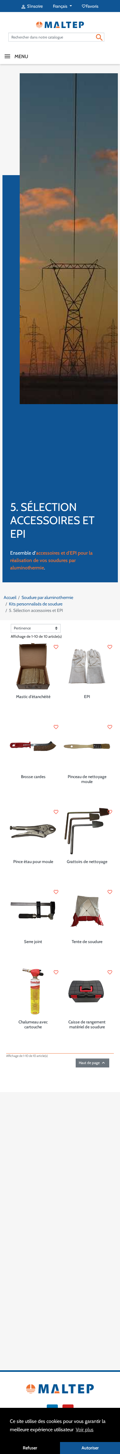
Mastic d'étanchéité (33, 696)
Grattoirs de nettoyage (87, 861)
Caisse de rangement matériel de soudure (87, 1024)
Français (60, 6)
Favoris (90, 6)
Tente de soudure (87, 941)
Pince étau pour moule (33, 861)
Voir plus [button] (85, 1429)
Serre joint (33, 941)
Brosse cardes (33, 776)
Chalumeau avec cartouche (33, 1024)
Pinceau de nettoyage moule (87, 779)
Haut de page (92, 1063)
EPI (87, 696)
